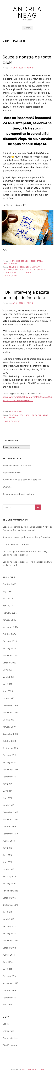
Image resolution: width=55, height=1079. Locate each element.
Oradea (29, 270)
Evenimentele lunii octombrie (17, 465)
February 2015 (9, 926)
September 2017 (10, 776)
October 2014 (9, 947)
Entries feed (8, 1031)
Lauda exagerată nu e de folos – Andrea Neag (25, 551)
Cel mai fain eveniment (24, 530)
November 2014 (10, 940)
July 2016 (7, 848)
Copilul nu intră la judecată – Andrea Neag (23, 562)
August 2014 (9, 955)
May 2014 (7, 969)
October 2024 (9, 634)
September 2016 (11, 833)
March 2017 (8, 805)
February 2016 (9, 876)
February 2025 (10, 613)
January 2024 (9, 648)
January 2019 (9, 726)
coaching (14, 267)
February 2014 (9, 976)
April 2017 (7, 798)
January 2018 (9, 762)
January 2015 (9, 933)
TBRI (5, 418)
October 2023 (9, 662)
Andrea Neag (27, 12)
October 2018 (9, 741)
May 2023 (7, 669)
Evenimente (16, 412)
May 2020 (7, 684)
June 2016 (8, 855)
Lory (5, 544)
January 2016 (9, 883)
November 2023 (10, 655)
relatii (6, 272)
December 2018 (10, 734)
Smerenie (7, 487)
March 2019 (8, 719)
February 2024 (10, 641)
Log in (6, 1023)
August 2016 (9, 841)
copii (22, 415)
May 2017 (7, 791)
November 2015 (10, 890)
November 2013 (10, 983)
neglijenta (31, 415)
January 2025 (9, 620)
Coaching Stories (19, 261)
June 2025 (8, 598)
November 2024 (10, 627)
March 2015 (8, 919)
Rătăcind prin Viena (20, 544)
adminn (30, 68)
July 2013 (7, 1004)
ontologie (18, 270)
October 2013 (9, 990)
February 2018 (9, 755)
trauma (11, 418)
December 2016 (10, 812)
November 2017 (10, 769)
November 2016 (10, 819)
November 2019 (10, 712)
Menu (28, 28)
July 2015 (7, 912)
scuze (13, 272)
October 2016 (9, 826)
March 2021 (8, 677)
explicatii (7, 270)
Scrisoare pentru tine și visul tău (18, 494)
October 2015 (9, 897)
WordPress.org (10, 1045)
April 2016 (7, 862)
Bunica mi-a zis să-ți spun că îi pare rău (22, 479)
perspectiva (40, 270)
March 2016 (8, 869)
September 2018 (11, 748)
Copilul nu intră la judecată (16, 554)
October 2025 (9, 584)
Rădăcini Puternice (11, 472)
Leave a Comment (11, 276)
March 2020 (8, 698)
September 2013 (11, 997)
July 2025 (7, 591)
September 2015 (11, 905)
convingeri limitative (31, 267)
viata (28, 272)
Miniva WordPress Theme (33, 1069)
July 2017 (7, 784)
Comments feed (10, 1038)
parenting (43, 415)
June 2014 (8, 962)
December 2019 (10, 705)
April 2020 (8, 691)
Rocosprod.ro (9, 537)
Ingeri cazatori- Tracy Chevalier (34, 537)
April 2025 (8, 605)
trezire (21, 272)
